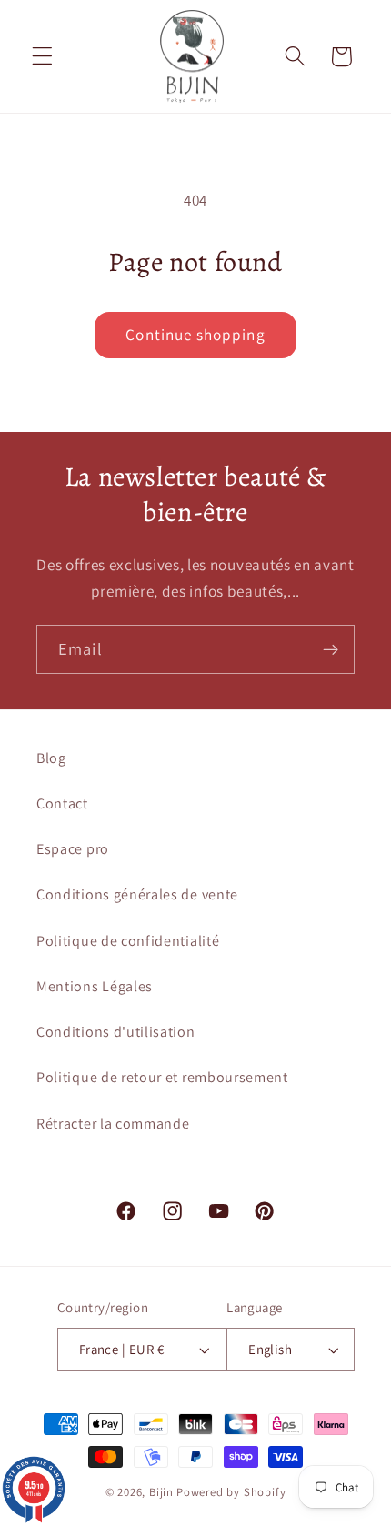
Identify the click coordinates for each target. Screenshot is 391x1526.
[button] (42, 57)
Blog (51, 758)
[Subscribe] (330, 649)
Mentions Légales (94, 986)
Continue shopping (195, 334)
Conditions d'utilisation (116, 1031)
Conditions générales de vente (137, 894)
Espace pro (72, 848)
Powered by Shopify (231, 1492)
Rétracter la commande (113, 1123)
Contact (62, 803)
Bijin (161, 1492)
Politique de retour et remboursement (162, 1077)
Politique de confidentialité (127, 940)
